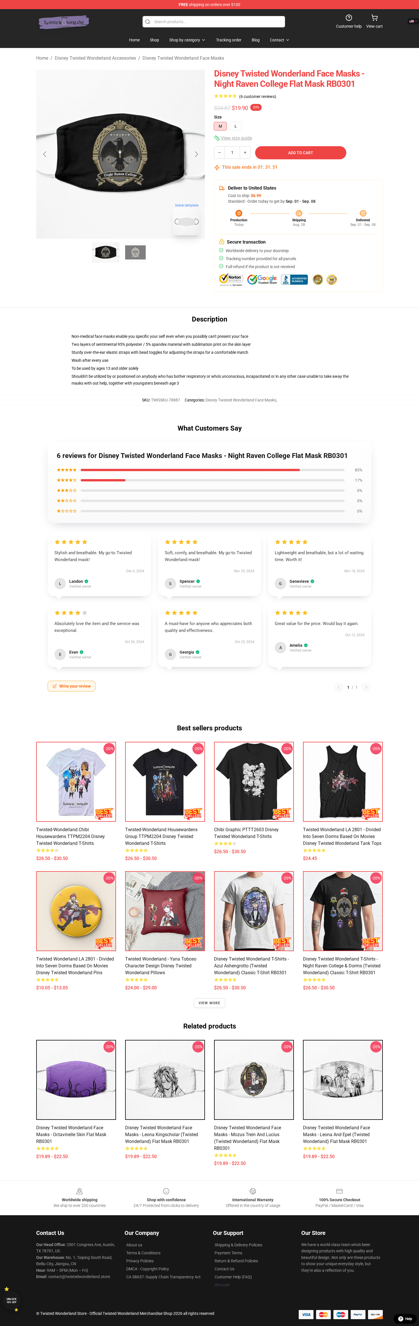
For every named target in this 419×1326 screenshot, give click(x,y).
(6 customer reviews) (257, 96)
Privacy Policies (140, 1261)
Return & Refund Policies (236, 1261)
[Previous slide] (45, 154)
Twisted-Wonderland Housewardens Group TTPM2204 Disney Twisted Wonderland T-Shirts (161, 836)
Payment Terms (228, 1253)
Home (42, 58)
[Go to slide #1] (105, 252)
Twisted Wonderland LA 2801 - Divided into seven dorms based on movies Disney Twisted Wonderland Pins (75, 965)
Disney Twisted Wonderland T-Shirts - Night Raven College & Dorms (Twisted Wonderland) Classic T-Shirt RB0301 (342, 965)
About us (134, 1245)
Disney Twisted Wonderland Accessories (95, 58)
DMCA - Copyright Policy (147, 1269)
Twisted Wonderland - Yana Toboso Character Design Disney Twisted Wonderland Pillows (160, 965)
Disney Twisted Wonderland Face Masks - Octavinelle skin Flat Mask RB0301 (71, 1134)
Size (218, 117)
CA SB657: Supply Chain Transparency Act (163, 1277)
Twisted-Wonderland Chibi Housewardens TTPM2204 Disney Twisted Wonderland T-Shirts (70, 836)
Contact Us (224, 1269)
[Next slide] (196, 154)
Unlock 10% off (12, 1301)
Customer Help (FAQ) (233, 1277)
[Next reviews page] (366, 687)
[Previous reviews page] (338, 687)
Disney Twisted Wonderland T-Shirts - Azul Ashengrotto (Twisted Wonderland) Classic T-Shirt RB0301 (251, 965)
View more (210, 1003)
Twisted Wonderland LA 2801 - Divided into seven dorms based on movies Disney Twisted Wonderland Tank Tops (342, 836)
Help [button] (408, 1319)
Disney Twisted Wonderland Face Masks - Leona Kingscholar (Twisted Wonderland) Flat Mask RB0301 (161, 1134)
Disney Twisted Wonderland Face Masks (183, 58)
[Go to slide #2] (135, 252)
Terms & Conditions (143, 1253)
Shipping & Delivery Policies (238, 1245)
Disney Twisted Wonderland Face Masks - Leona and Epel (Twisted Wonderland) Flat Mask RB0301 (336, 1134)
